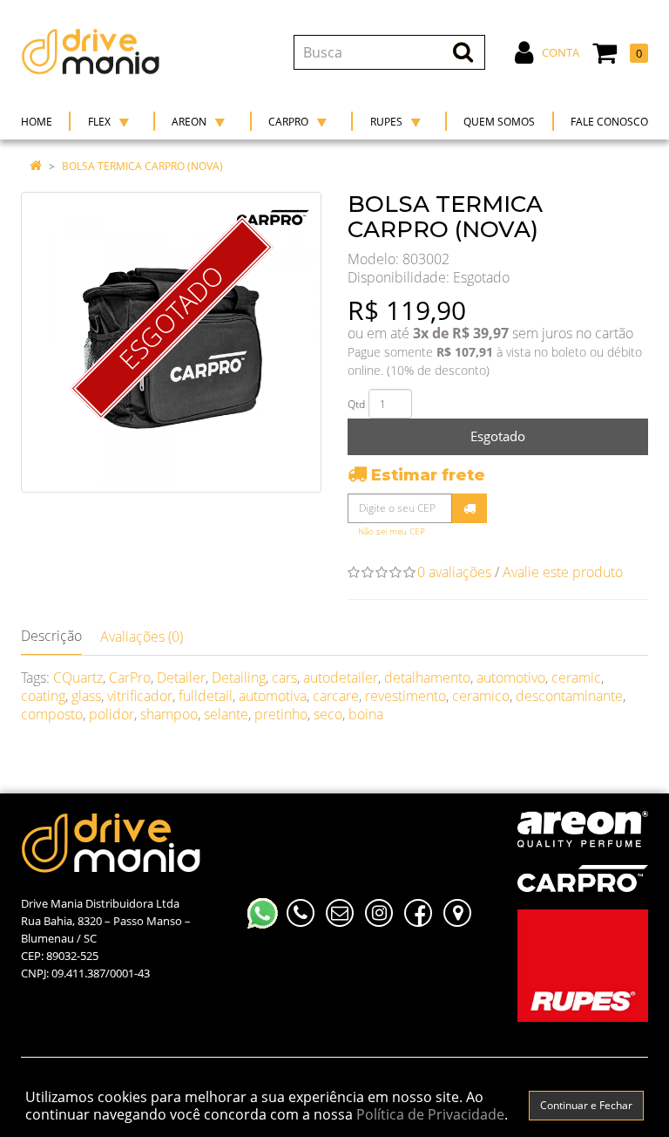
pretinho (280, 714)
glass (86, 695)
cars (284, 677)
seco (328, 714)
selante (226, 714)
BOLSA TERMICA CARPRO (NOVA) (142, 166)
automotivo (510, 677)
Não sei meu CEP (391, 531)
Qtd (356, 404)
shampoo (169, 714)
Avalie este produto (563, 572)
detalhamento (427, 677)
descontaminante (569, 695)
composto (52, 714)
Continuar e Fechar (586, 1105)
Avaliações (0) (141, 636)
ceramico (481, 695)
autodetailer (340, 677)
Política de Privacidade (430, 1114)
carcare (336, 695)
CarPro (130, 677)
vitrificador (139, 695)
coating (43, 695)
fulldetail (206, 695)
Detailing (239, 677)
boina (365, 714)
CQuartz (78, 677)
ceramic (576, 677)
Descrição (51, 635)
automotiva (273, 695)
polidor (111, 714)
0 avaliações (454, 572)
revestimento (405, 695)
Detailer (181, 677)
